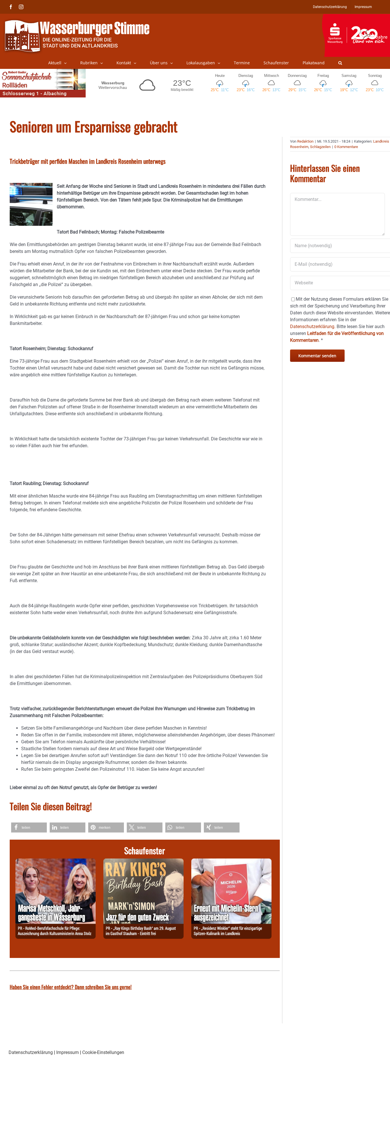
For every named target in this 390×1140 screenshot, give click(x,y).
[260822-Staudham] (143, 862)
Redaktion (305, 141)
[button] (340, 63)
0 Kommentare (346, 147)
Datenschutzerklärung (31, 1052)
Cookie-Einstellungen (103, 1052)
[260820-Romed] (55, 862)
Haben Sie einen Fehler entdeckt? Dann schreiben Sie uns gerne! (71, 987)
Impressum (67, 1052)
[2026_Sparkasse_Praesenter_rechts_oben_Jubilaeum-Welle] (356, 16)
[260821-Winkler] (231, 862)
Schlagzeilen (320, 147)
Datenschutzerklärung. (312, 326)
